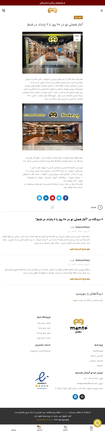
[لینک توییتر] (59, 198)
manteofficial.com (44, 419)
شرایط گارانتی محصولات (40, 351)
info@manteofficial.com (87, 383)
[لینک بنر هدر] (52, 2)
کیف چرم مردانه (43, 333)
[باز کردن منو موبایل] (101, 10)
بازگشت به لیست (53, 207)
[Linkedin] (75, 397)
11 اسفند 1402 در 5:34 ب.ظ (79, 264)
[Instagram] (82, 397)
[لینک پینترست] (52, 198)
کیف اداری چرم (43, 338)
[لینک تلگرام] (39, 198)
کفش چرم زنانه (43, 323)
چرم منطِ (64, 412)
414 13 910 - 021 (91, 378)
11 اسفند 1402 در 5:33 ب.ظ (79, 231)
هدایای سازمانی (96, 360)
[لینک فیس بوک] (65, 198)
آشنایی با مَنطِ (97, 356)
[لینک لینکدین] (46, 198)
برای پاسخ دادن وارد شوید (80, 249)
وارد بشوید (77, 300)
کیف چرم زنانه (44, 328)
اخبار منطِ (78, 17)
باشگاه (100, 365)
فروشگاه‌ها (98, 351)
